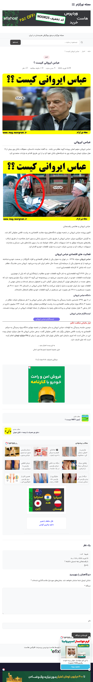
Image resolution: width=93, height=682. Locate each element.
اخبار (83, 51)
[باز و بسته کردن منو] (73, 4)
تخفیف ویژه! (75, 667)
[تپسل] (3, 669)
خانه (89, 51)
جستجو (15, 42)
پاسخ (86, 565)
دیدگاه (87, 585)
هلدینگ (13, 263)
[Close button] (89, 637)
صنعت (17, 259)
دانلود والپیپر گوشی (46, 524)
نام (89, 620)
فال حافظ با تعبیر (46, 521)
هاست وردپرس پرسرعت (45, 647)
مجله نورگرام (83, 4)
